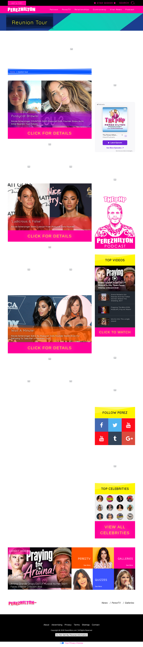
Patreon (54, 9)
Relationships (82, 9)
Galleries (129, 602)
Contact (96, 625)
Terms (77, 625)
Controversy (99, 9)
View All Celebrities (115, 530)
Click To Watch (115, 332)
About (46, 625)
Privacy (68, 625)
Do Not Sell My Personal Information (71, 635)
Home (12, 72)
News (105, 602)
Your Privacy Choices (74, 643)
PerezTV (66, 9)
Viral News (116, 9)
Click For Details (50, 133)
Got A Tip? (17, 3)
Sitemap (86, 625)
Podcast (129, 9)
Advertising (57, 625)
